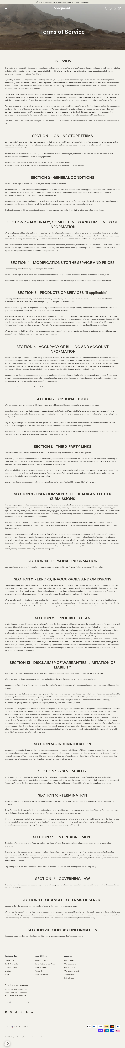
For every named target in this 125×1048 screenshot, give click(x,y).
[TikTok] (21, 1012)
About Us (68, 956)
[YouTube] (32, 1012)
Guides (8, 971)
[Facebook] (6, 1012)
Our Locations (70, 964)
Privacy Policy (40, 971)
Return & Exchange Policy (45, 964)
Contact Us (9, 960)
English (7, 1027)
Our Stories (69, 960)
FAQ (7, 974)
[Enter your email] (28, 1002)
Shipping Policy (41, 960)
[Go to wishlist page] (110, 8)
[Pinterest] (16, 1012)
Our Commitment (71, 971)
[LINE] (26, 1012)
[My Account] (105, 8)
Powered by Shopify (39, 1037)
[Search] (115, 8)
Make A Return (41, 967)
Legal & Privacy (41, 956)
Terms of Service (41, 974)
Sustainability (69, 974)
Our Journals (69, 967)
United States (21, 1027)
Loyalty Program (12, 967)
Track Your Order (11, 964)
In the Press (69, 978)
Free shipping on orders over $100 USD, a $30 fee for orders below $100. (64, 2)
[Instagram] (11, 1012)
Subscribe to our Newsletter (16, 985)
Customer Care (11, 956)
